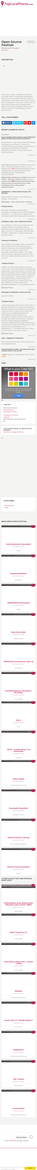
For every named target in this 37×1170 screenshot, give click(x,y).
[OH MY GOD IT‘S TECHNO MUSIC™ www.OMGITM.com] (18, 1002)
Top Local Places (11, 1140)
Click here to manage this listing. (13, 432)
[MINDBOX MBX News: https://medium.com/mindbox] (18, 973)
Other (6, 507)
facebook (6, 417)
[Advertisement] (9, 468)
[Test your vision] (18, 383)
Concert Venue (9, 505)
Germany (4, 50)
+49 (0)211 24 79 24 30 (10, 415)
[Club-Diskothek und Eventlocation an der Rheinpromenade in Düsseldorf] (18, 702)
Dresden (15, 993)
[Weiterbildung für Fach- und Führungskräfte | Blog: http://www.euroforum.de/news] (18, 585)
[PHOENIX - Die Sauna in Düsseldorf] (18, 849)
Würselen (15, 907)
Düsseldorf (15, 48)
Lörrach (16, 966)
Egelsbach (16, 1081)
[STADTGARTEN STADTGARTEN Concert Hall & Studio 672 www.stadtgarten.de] (18, 1032)
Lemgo (16, 935)
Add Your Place (21, 1137)
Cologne (15, 1052)
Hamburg (15, 1023)
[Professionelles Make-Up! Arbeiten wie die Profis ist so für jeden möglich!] (18, 644)
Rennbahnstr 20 (8, 410)
